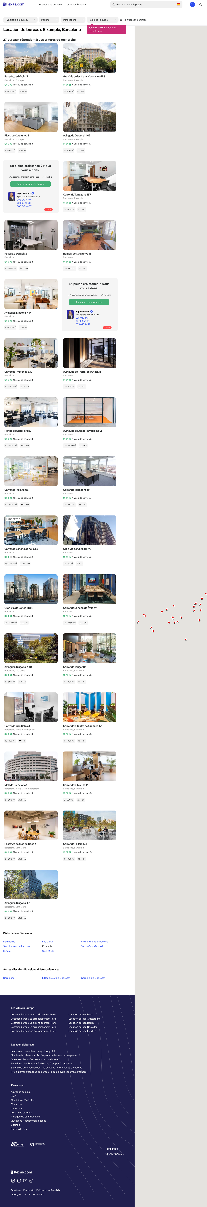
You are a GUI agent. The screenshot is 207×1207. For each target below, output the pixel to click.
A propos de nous (20, 1091)
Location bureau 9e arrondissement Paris (33, 1026)
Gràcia (7, 951)
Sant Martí (48, 951)
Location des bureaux (50, 4)
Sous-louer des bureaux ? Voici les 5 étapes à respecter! (42, 1063)
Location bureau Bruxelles (82, 1026)
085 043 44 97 (24, 206)
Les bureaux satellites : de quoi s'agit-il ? (33, 1051)
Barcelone (9, 977)
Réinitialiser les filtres (135, 19)
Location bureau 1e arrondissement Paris (33, 1014)
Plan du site (28, 1190)
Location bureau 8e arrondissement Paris (34, 1022)
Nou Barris (9, 941)
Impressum (17, 1108)
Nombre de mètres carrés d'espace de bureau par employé (44, 1055)
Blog (13, 1096)
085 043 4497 (24, 200)
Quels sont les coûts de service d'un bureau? (36, 1059)
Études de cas (19, 1129)
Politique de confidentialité (48, 1190)
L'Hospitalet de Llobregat (56, 977)
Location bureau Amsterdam (84, 1018)
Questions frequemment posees (28, 1120)
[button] (177, 621)
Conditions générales (22, 1100)
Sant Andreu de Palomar (16, 946)
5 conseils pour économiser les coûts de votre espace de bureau (46, 1067)
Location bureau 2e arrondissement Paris (33, 1018)
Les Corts (47, 941)
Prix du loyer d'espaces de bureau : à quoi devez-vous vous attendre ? (49, 1071)
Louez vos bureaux (75, 4)
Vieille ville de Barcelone (94, 941)
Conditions (16, 1190)
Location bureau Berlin (81, 1022)
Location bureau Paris (80, 1014)
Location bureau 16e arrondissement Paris (34, 1031)
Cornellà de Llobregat (93, 977)
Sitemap (15, 1124)
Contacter (16, 1104)
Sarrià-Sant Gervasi (92, 946)
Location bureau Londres (82, 1031)
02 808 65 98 (24, 203)
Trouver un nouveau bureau (30, 184)
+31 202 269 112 (192, 4)
